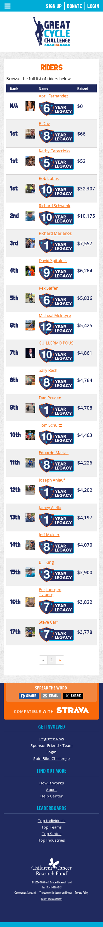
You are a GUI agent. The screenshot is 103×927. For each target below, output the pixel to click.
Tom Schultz (50, 425)
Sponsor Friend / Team (51, 745)
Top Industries (51, 840)
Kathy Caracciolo (54, 151)
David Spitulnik (53, 260)
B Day (44, 123)
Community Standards (25, 892)
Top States (52, 833)
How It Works (51, 782)
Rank (14, 88)
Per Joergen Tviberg (50, 592)
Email (53, 695)
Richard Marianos (55, 233)
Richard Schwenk (54, 205)
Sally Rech (48, 370)
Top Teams (51, 827)
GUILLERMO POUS (56, 343)
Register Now (51, 738)
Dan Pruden (50, 398)
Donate (74, 6)
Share (31, 695)
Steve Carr (48, 622)
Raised (82, 88)
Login (93, 6)
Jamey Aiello (50, 507)
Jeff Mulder (49, 534)
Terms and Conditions (51, 899)
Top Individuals (52, 820)
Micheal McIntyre (55, 315)
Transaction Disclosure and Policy (56, 892)
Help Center (51, 795)
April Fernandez (53, 96)
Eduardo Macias (53, 452)
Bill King (46, 562)
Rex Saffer (48, 288)
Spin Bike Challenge (51, 758)
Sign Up (54, 6)
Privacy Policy (81, 892)
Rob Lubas (49, 178)
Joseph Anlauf (52, 480)
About (51, 789)
